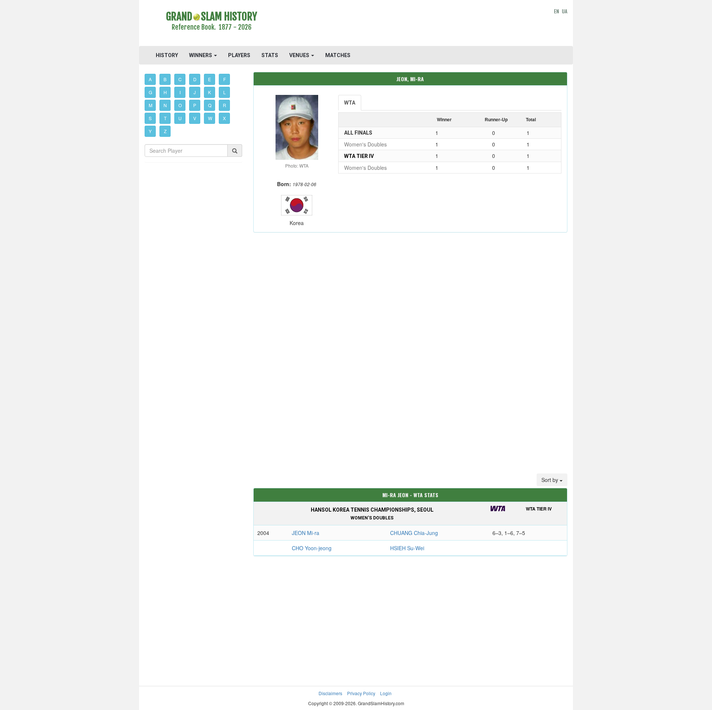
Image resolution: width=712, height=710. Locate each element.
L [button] (224, 92)
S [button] (150, 118)
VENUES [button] (299, 55)
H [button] (165, 92)
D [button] (195, 79)
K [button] (209, 92)
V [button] (194, 118)
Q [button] (209, 105)
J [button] (195, 92)
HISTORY (167, 55)
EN (556, 11)
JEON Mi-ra (305, 532)
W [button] (210, 118)
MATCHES (337, 55)
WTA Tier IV (359, 156)
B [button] (165, 79)
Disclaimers (330, 693)
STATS (269, 55)
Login (386, 693)
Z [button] (165, 131)
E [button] (209, 79)
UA (564, 11)
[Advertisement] (410, 24)
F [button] (224, 79)
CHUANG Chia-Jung (414, 532)
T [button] (165, 118)
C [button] (180, 79)
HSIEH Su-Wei (407, 548)
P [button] (194, 105)
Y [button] (150, 131)
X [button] (224, 118)
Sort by (550, 479)
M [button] (150, 105)
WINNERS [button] (201, 55)
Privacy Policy (361, 693)
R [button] (224, 105)
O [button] (180, 105)
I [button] (180, 92)
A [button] (150, 79)
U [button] (180, 118)
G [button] (150, 92)
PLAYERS (239, 55)
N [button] (165, 105)
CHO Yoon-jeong (312, 548)
